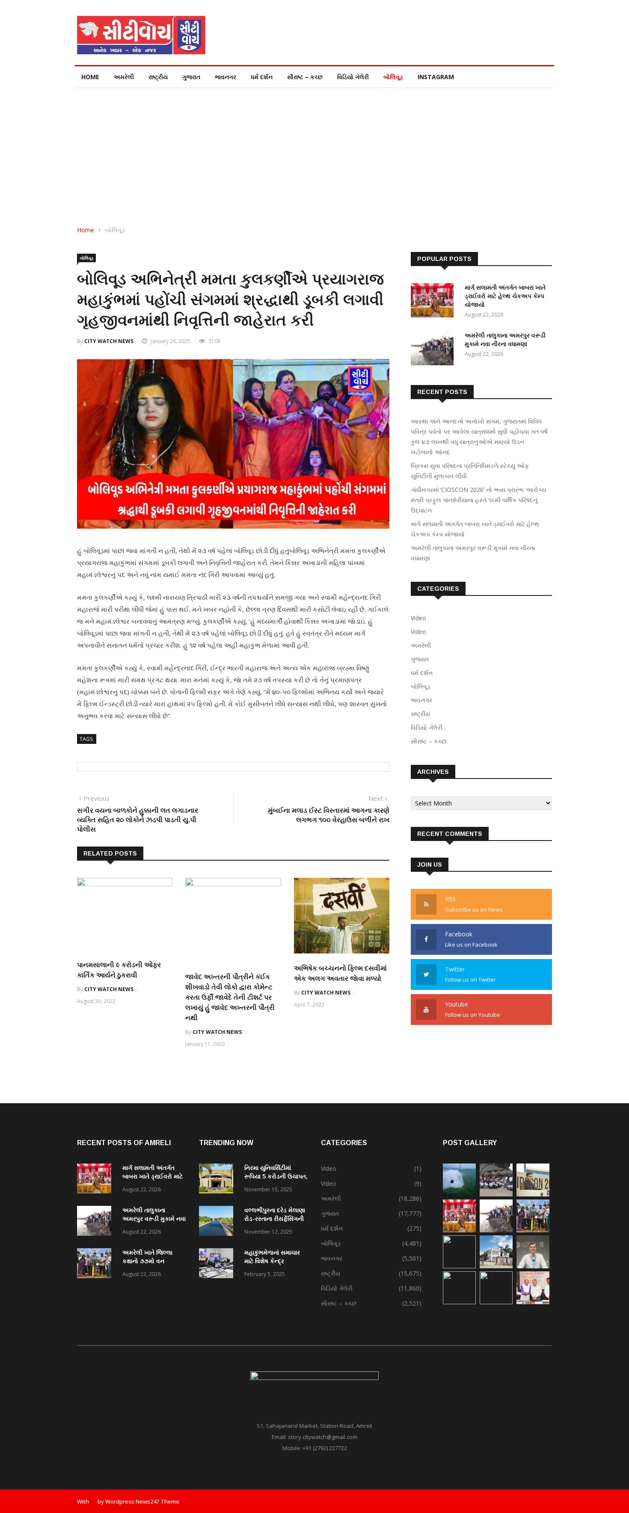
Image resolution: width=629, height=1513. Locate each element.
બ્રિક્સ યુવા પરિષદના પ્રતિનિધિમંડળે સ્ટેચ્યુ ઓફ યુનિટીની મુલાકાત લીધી (470, 471)
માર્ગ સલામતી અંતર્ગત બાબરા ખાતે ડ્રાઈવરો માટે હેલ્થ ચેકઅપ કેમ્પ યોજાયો (505, 296)
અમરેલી (124, 77)
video (418, 632)
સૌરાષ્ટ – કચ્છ (305, 77)
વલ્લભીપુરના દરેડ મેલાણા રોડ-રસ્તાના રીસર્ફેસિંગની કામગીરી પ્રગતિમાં (274, 1219)
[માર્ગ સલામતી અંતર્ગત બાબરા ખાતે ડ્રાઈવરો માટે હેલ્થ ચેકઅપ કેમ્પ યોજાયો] (434, 301)
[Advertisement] (314, 152)
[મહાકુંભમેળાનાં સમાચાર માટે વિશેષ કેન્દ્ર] (218, 1264)
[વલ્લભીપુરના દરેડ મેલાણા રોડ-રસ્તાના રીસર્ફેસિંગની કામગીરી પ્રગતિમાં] (218, 1222)
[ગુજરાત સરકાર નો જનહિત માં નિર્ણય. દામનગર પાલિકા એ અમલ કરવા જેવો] (496, 1266)
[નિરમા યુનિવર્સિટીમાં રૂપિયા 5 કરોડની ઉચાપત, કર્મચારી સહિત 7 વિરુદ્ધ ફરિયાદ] (218, 1180)
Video (418, 618)
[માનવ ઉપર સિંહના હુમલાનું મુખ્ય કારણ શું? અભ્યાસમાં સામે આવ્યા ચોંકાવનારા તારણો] (532, 1266)
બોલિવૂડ (393, 77)
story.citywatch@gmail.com (322, 1437)
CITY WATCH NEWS (109, 341)
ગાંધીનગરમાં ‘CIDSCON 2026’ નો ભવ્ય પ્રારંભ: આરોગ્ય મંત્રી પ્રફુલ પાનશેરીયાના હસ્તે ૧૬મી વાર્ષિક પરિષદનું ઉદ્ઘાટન (478, 500)
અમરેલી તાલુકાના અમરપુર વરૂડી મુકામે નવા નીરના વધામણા (473, 553)
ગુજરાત (191, 77)
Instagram (436, 77)
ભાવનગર (225, 77)
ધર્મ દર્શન (262, 77)
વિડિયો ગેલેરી (353, 77)
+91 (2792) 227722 (325, 1448)
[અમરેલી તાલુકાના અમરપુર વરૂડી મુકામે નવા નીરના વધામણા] (434, 349)
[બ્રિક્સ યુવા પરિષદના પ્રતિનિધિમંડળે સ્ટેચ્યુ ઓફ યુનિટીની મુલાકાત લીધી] (496, 1194)
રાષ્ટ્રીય (158, 77)
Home (90, 77)
